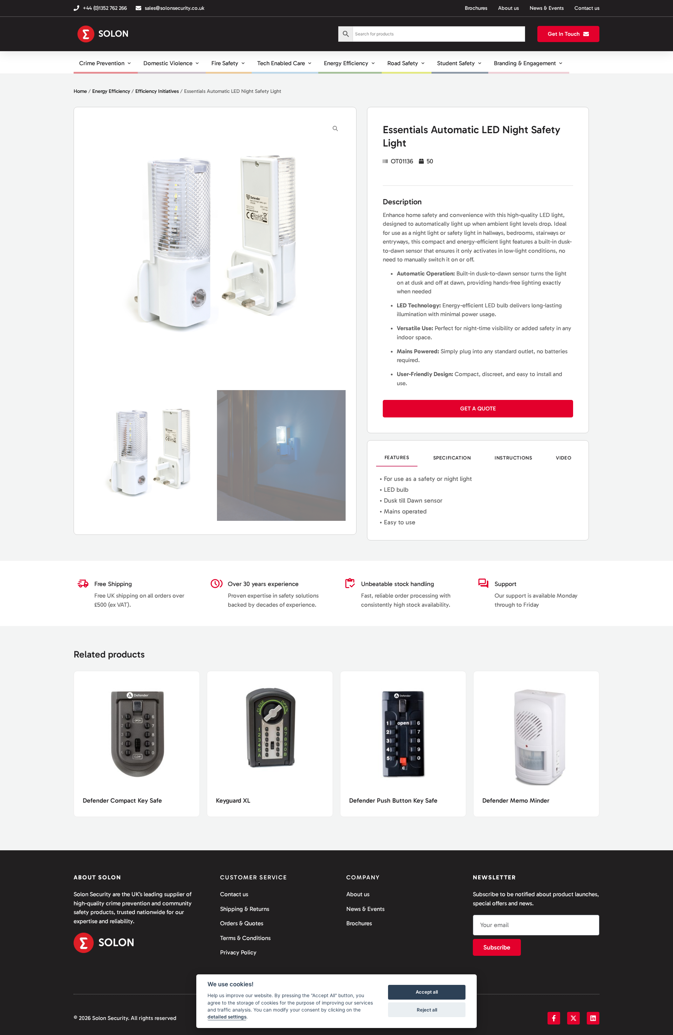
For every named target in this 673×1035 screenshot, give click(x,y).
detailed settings (227, 1017)
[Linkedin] (593, 1018)
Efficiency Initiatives (157, 91)
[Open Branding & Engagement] (561, 63)
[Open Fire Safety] (243, 63)
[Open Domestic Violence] (197, 63)
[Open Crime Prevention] (129, 63)
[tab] (396, 458)
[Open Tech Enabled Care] (310, 63)
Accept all (427, 992)
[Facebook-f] (554, 1018)
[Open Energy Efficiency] (373, 63)
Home (80, 91)
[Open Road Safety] (423, 63)
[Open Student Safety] (480, 63)
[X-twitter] (573, 1018)
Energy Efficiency (111, 91)
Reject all (427, 1010)
